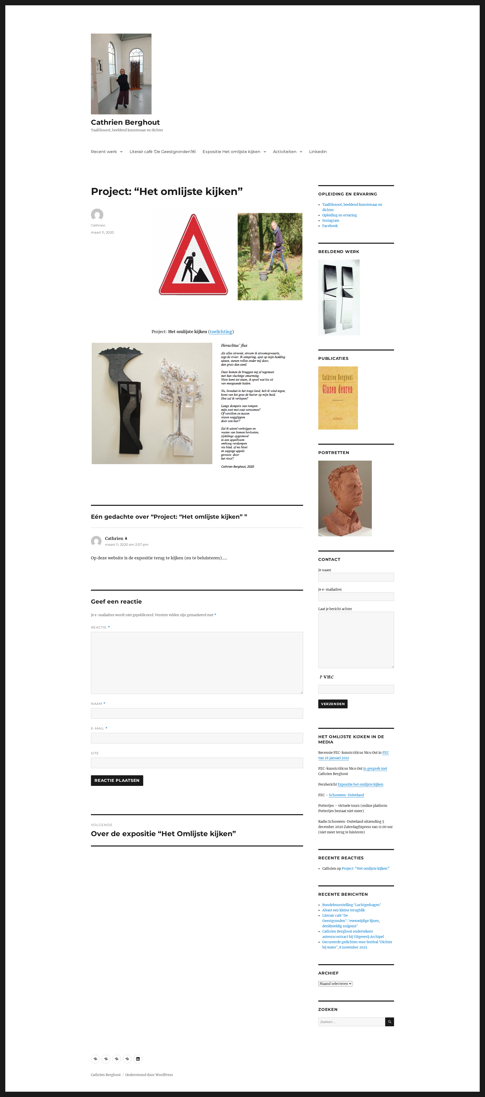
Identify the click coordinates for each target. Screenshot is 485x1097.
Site (95, 753)
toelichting (221, 331)
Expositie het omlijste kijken (360, 784)
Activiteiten (285, 151)
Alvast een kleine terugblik (343, 910)
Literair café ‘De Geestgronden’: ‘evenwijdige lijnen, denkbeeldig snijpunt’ (351, 920)
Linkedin (318, 151)
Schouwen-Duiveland (346, 795)
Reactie (100, 627)
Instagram (330, 220)
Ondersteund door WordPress (149, 1075)
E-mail (99, 728)
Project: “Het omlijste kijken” (366, 868)
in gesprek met (375, 768)
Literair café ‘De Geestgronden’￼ (163, 151)
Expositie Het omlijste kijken (231, 151)
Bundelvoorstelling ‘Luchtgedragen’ (351, 905)
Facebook (330, 226)
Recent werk (104, 151)
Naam (98, 704)
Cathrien (98, 225)
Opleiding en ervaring (339, 215)
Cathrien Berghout (125, 122)
